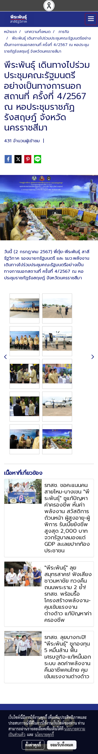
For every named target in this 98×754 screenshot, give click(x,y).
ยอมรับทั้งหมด (61, 744)
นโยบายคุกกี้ (44, 734)
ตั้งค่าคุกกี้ (33, 744)
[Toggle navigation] (91, 19)
